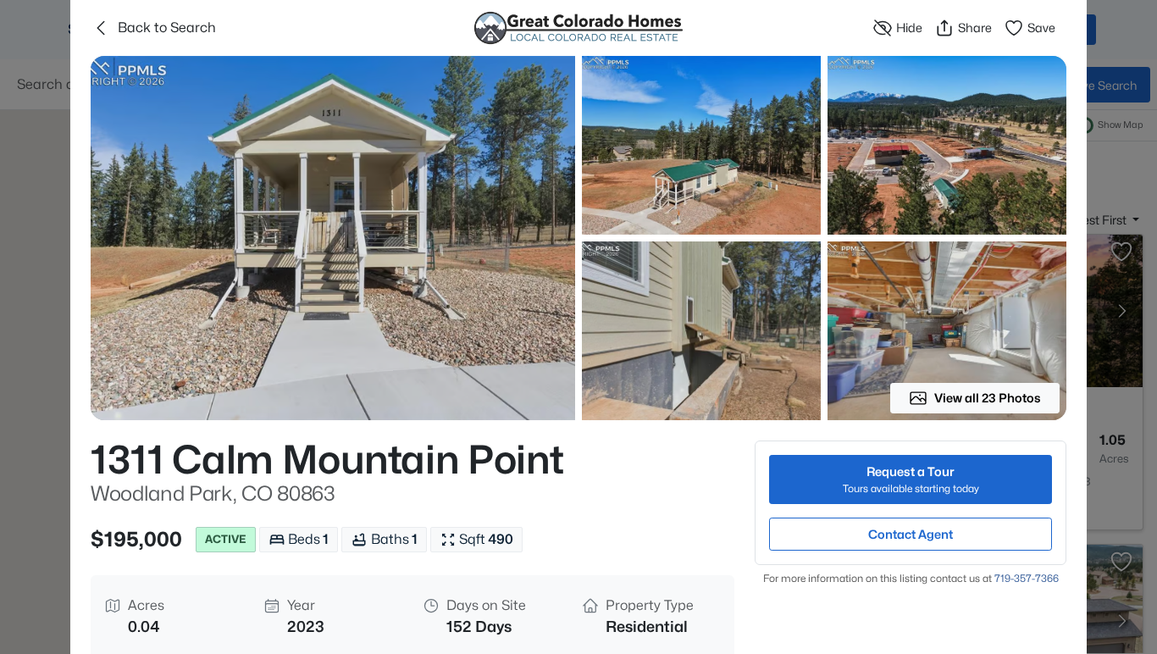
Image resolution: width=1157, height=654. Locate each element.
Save (1041, 27)
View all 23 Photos (987, 398)
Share (975, 27)
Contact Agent (910, 534)
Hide (909, 27)
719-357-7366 (1026, 578)
